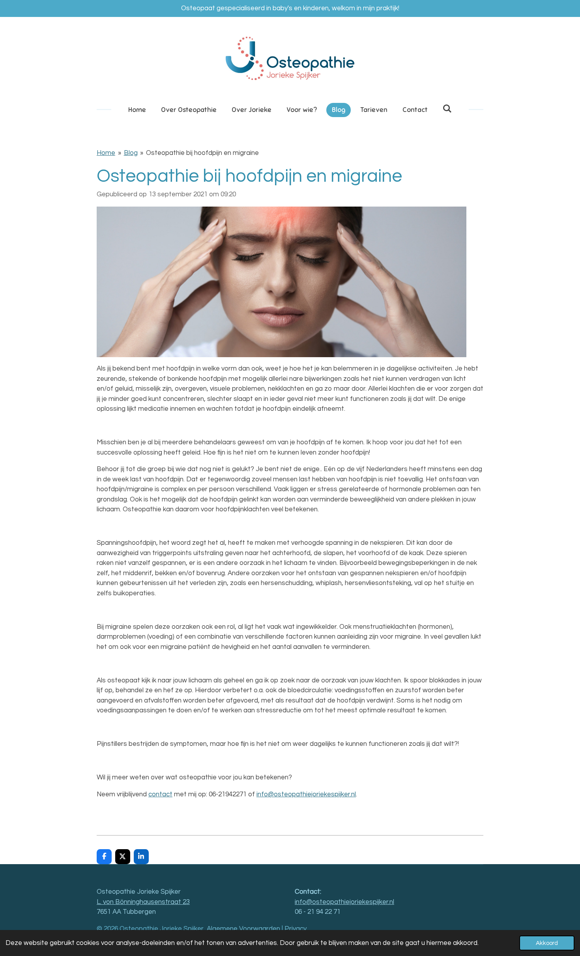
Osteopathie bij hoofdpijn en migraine (202, 153)
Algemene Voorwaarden (243, 928)
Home (106, 153)
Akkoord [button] (547, 943)
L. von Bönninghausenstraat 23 (143, 902)
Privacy (295, 928)
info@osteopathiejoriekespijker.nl (306, 794)
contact (160, 794)
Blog (131, 153)
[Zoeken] (447, 109)
